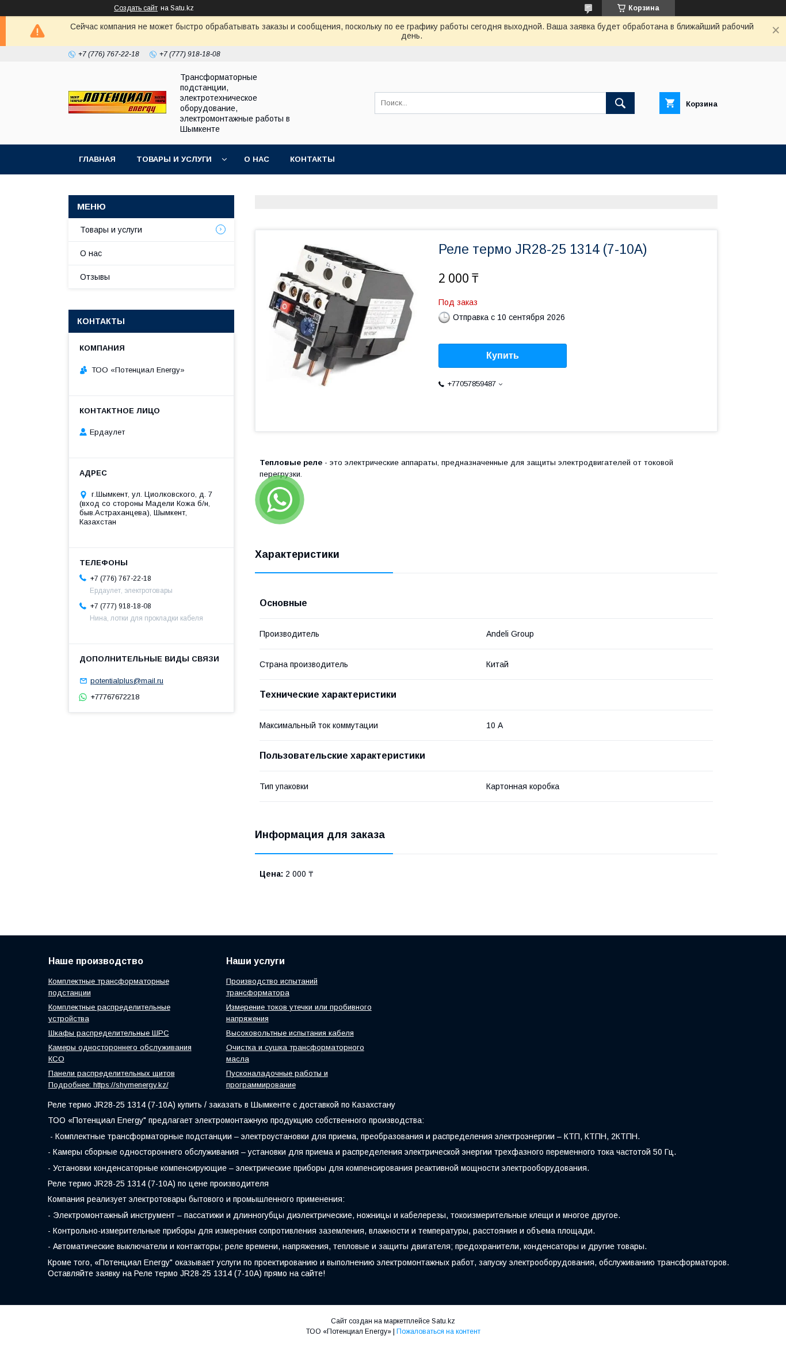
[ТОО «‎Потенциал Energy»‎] (117, 110)
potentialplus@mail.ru (126, 680)
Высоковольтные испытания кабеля (290, 1033)
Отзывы (95, 276)
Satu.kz (443, 1321)
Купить (502, 355)
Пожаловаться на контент (438, 1331)
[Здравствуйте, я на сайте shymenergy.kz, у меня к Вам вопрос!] (280, 500)
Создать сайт (136, 8)
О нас (256, 159)
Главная (97, 159)
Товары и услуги (174, 159)
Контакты (312, 159)
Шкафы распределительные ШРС (108, 1033)
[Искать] (620, 103)
